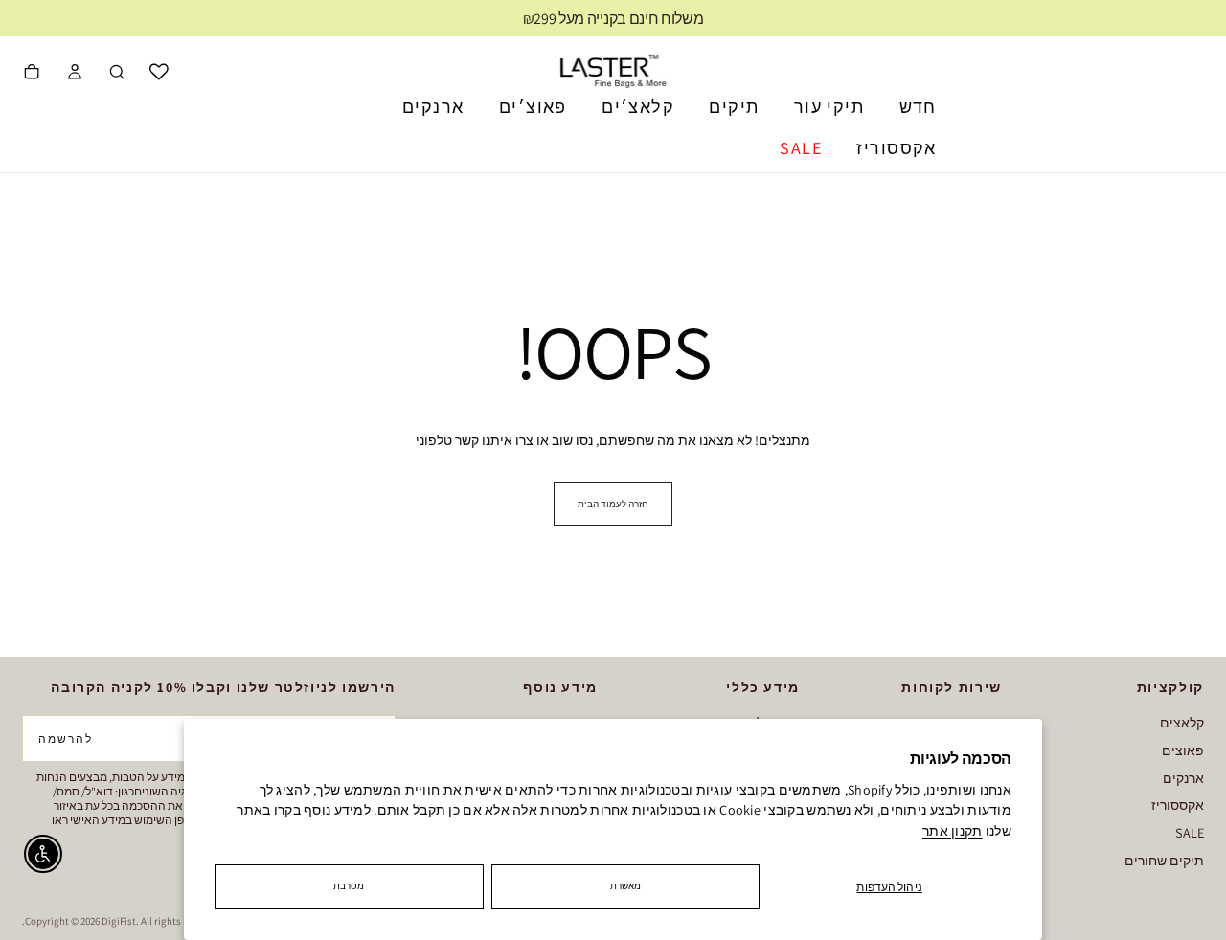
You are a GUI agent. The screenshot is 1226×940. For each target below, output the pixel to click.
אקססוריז (896, 148)
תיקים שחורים (1164, 860)
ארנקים (433, 107)
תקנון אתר (952, 830)
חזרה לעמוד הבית (613, 504)
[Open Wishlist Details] (159, 71)
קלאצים (1182, 722)
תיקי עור (829, 107)
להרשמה (65, 738)
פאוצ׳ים (533, 107)
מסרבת (349, 886)
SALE (801, 148)
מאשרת (626, 886)
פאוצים (1183, 750)
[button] (116, 73)
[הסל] (31, 73)
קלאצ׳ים (638, 107)
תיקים (734, 107)
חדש (918, 107)
